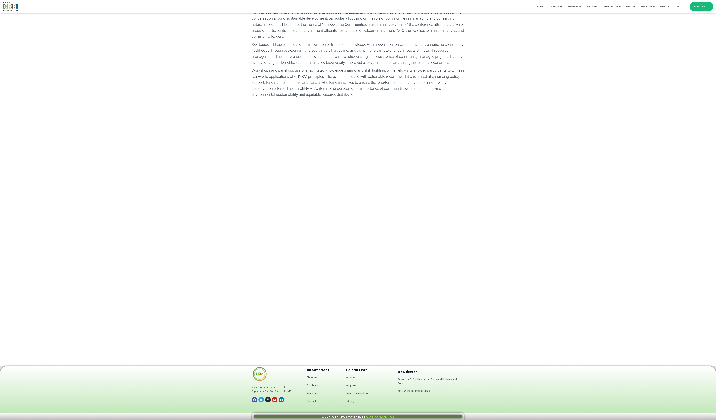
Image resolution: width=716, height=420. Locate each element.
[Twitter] (261, 399)
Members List (611, 6)
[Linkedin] (281, 399)
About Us (554, 6)
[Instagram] (268, 399)
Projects (573, 6)
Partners (591, 6)
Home (540, 6)
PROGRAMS (646, 6)
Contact (680, 6)
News (629, 6)
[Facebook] (254, 399)
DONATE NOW (701, 6)
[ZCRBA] (10, 6)
